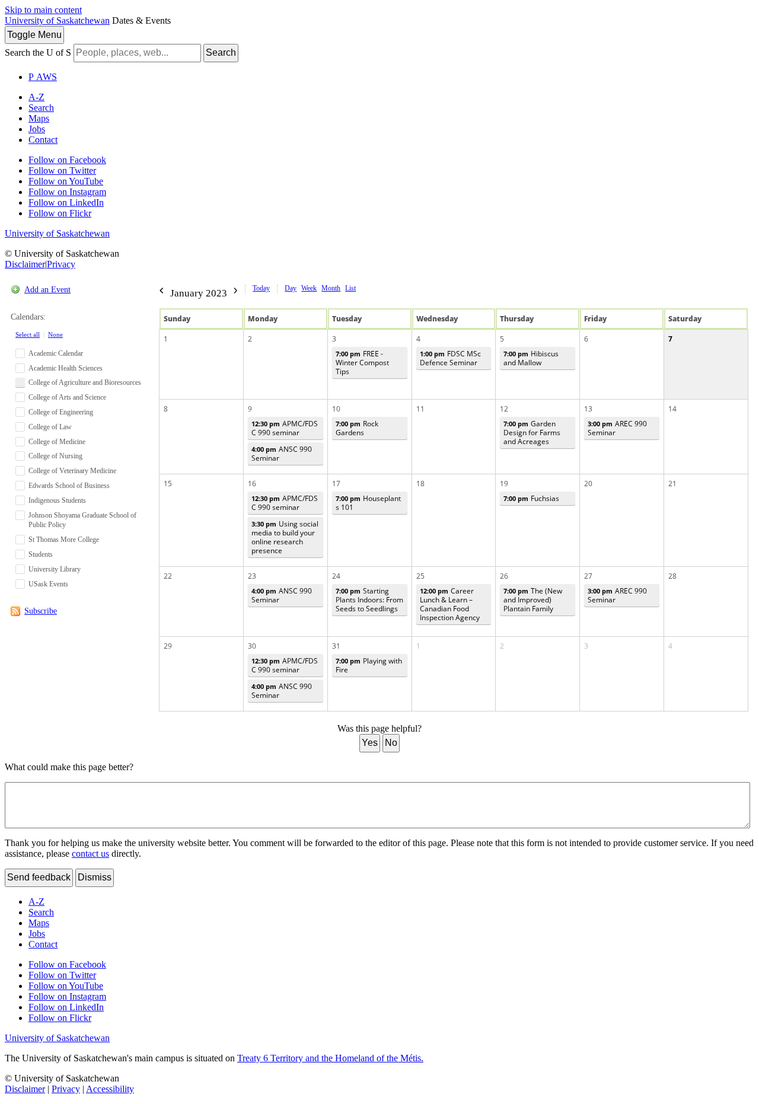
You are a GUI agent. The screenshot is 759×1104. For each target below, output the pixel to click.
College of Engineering (60, 412)
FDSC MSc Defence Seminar (450, 358)
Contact (43, 140)
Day (290, 288)
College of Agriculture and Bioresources (84, 382)
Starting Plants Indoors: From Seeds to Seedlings (369, 600)
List (350, 288)
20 (588, 483)
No (391, 743)
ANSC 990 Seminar (281, 453)
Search (221, 52)
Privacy (61, 264)
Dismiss (94, 877)
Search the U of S (38, 52)
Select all (27, 334)
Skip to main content (43, 10)
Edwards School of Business (69, 485)
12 (504, 409)
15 (168, 483)
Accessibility (110, 1089)
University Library (54, 569)
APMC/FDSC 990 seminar (284, 428)
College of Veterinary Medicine (72, 471)
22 (168, 576)
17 (336, 483)
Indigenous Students (57, 500)
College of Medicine (56, 442)
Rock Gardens (357, 428)
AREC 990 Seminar (617, 428)
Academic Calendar (55, 353)
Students (40, 554)
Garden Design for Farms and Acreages (531, 432)
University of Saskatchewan (57, 20)
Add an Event (47, 289)
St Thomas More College (63, 539)
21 (672, 483)
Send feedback (39, 877)
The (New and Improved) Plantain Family (532, 600)
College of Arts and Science (67, 397)
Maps (38, 118)
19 (504, 483)
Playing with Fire (369, 665)
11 (420, 409)
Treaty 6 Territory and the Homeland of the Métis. (330, 1058)
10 (336, 409)
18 (420, 483)
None (55, 334)
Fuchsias (531, 498)
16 (252, 483)
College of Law (50, 427)
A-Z (36, 97)
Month (330, 288)
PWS (42, 77)
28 (672, 576)
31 (336, 646)
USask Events (48, 584)
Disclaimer (25, 264)
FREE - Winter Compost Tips (362, 362)
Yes (370, 743)
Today (261, 288)
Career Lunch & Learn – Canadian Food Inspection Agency (450, 604)
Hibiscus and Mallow (531, 358)
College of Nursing (55, 456)
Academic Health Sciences (65, 368)
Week (309, 288)
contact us (90, 853)
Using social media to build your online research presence (284, 537)
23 (252, 576)
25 (420, 576)
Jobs (36, 129)
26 (504, 576)
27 (588, 576)
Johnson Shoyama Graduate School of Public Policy (82, 520)
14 (672, 409)
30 (252, 646)
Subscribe (40, 611)
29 (168, 646)
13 (588, 409)
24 (336, 576)
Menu (34, 35)
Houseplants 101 (368, 502)
